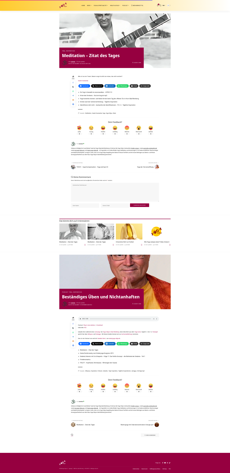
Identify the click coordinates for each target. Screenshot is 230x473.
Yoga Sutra (138, 332)
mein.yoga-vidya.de (92, 150)
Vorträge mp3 (141, 371)
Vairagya (98, 334)
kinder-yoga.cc (135, 148)
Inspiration (94, 371)
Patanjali (155, 332)
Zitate (114, 113)
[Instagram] (167, 463)
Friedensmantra (85, 359)
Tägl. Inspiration (68, 51)
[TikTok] (170, 463)
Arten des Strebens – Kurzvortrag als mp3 (93, 95)
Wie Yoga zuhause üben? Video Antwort (156, 242)
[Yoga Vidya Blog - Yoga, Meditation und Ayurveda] (63, 5)
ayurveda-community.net (150, 148)
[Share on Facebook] (73, 82)
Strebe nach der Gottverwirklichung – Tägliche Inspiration (98, 102)
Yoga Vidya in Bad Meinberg (111, 332)
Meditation (88, 113)
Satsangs (97, 332)
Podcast (65, 292)
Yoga (104, 113)
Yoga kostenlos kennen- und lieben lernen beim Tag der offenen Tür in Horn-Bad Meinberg (109, 99)
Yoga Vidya (109, 113)
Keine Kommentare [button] (150, 435)
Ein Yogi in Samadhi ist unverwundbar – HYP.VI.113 (96, 92)
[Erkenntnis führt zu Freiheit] (129, 231)
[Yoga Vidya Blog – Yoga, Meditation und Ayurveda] (62, 462)
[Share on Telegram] (73, 95)
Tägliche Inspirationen (124, 371)
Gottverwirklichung (126, 334)
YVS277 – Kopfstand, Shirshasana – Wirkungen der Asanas (98, 363)
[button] (160, 5)
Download (100, 325)
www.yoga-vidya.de (114, 338)
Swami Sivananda (83, 81)
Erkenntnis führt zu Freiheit (125, 242)
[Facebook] (163, 463)
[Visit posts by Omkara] (64, 62)
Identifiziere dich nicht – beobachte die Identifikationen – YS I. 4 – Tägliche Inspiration (107, 105)
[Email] (73, 100)
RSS (85, 327)
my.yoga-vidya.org (79, 150)
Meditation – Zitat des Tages (68, 242)
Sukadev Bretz (101, 338)
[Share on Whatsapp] (73, 91)
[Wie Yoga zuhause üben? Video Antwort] (157, 231)
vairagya (133, 371)
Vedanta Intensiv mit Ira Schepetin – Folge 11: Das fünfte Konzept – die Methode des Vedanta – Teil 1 (112, 356)
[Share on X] (73, 87)
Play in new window (89, 325)
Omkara (73, 61)
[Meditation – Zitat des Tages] (72, 231)
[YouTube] (165, 463)
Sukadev (105, 371)
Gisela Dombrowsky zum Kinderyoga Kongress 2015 (97, 353)
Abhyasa (90, 334)
